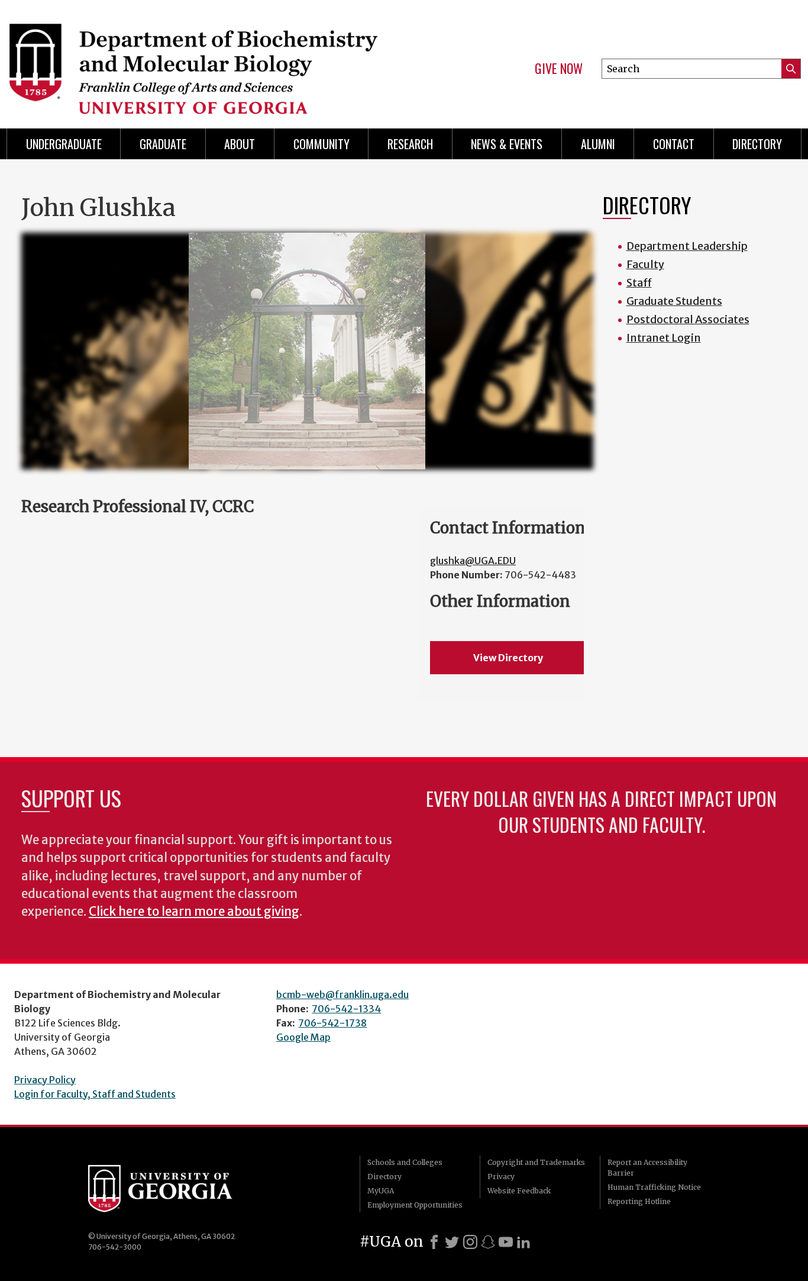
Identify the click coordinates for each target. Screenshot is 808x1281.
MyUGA (380, 1190)
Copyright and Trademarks (536, 1162)
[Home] (198, 59)
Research (410, 144)
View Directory (508, 658)
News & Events (506, 144)
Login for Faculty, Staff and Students (95, 1094)
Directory (757, 144)
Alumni (598, 144)
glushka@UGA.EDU (473, 561)
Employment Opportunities (415, 1204)
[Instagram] (470, 1242)
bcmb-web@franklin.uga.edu (342, 994)
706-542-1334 (346, 1009)
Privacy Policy (45, 1080)
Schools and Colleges (404, 1162)
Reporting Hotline (639, 1201)
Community (321, 144)
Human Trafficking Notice (654, 1187)
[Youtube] (506, 1242)
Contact (673, 144)
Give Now (559, 68)
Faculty (645, 264)
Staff (639, 282)
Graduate (163, 144)
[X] (452, 1242)
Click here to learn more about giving (194, 911)
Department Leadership (687, 246)
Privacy (501, 1176)
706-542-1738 (332, 1023)
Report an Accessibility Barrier (647, 1167)
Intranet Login (663, 338)
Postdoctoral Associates (687, 319)
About (239, 144)
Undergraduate (64, 144)
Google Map (303, 1037)
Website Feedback (519, 1190)
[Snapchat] (488, 1242)
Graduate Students (674, 301)
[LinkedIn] (523, 1242)
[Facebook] (434, 1242)
